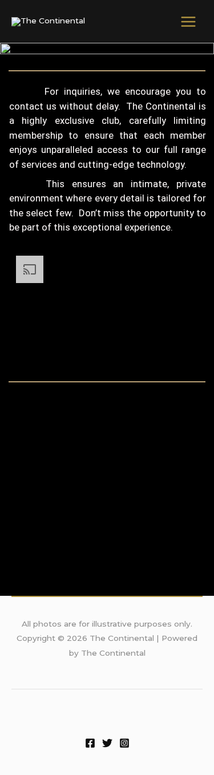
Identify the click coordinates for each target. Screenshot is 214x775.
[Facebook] (90, 743)
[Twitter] (107, 743)
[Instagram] (124, 743)
